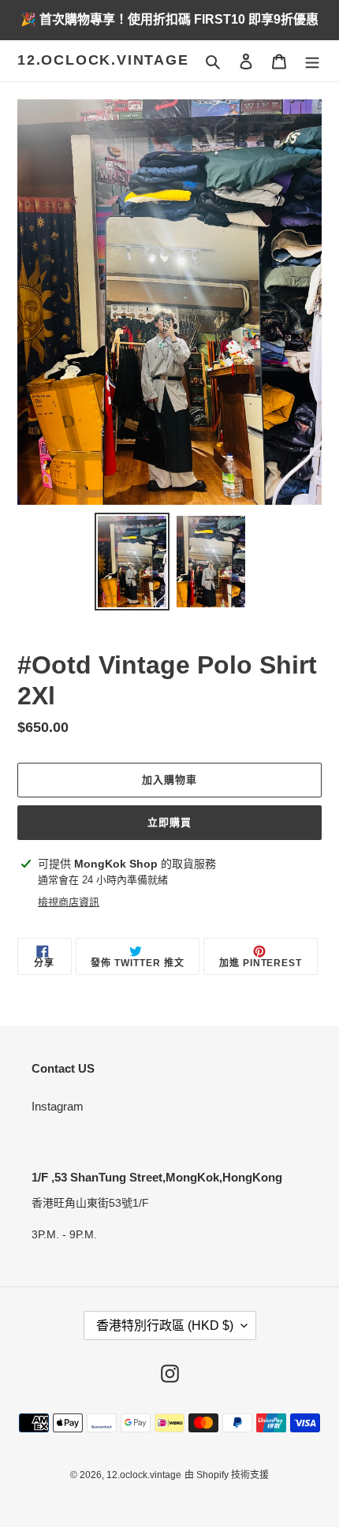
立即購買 (169, 822)
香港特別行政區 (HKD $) (164, 1325)
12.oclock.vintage (103, 60)
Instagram (58, 1106)
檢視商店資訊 (68, 902)
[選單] (312, 61)
